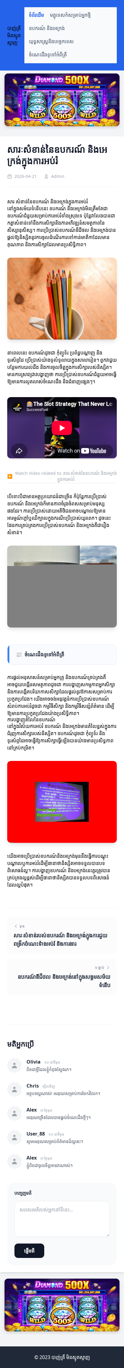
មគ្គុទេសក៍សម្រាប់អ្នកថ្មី (70, 15)
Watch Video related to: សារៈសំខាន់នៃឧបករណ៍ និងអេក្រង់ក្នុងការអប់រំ (62, 476)
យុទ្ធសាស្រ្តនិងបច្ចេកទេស (51, 41)
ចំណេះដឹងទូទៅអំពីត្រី (48, 54)
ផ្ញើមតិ (29, 1250)
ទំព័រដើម (36, 15)
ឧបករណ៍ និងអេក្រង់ (47, 28)
